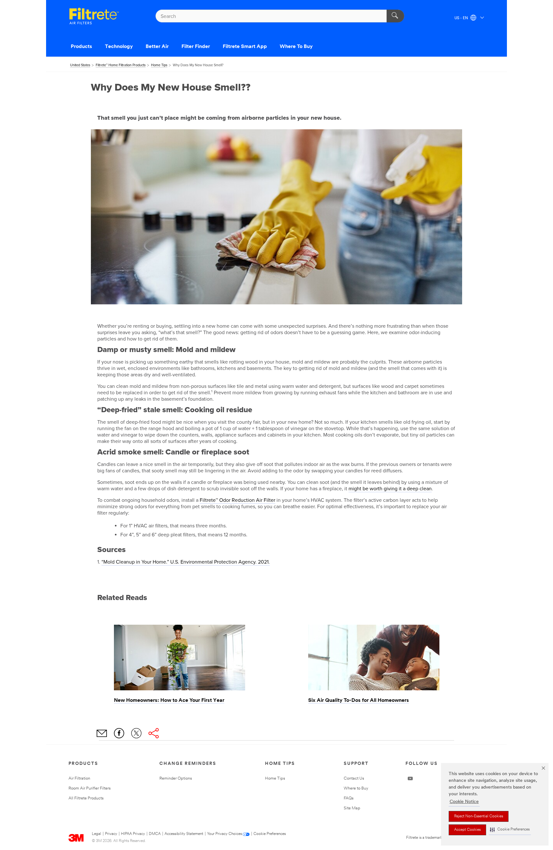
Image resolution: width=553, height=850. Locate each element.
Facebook (119, 733)
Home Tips (275, 778)
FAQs (349, 798)
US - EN (461, 18)
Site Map (352, 808)
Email (102, 733)
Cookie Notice (464, 801)
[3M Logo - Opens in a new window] (94, 16)
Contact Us (354, 778)
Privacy (111, 834)
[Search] (395, 16)
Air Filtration (79, 778)
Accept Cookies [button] (467, 830)
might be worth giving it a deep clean (390, 488)
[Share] (153, 733)
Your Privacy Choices (224, 834)
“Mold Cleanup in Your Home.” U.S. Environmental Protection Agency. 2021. (185, 562)
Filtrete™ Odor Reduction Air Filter (237, 500)
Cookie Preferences (269, 834)
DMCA (155, 834)
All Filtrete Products (86, 798)
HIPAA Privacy (133, 834)
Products (81, 46)
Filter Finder (195, 46)
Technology (119, 46)
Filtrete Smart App (245, 46)
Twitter (136, 733)
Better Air (157, 46)
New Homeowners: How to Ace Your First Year (169, 700)
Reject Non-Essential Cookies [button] (478, 816)
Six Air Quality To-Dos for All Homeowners (358, 700)
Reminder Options (175, 778)
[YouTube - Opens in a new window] (410, 778)
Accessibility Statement (183, 834)
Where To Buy (296, 46)
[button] (510, 829)
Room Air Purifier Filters (89, 788)
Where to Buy (356, 788)
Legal (96, 834)
